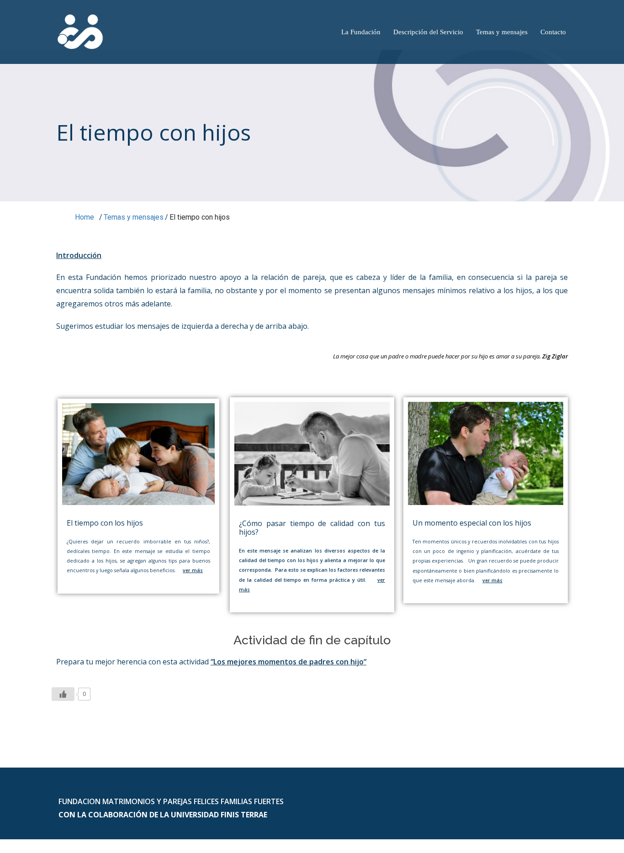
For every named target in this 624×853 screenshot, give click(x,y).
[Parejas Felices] (81, 31)
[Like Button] (63, 694)
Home (83, 217)
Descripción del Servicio (428, 32)
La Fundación (361, 32)
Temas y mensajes (502, 32)
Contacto (553, 32)
